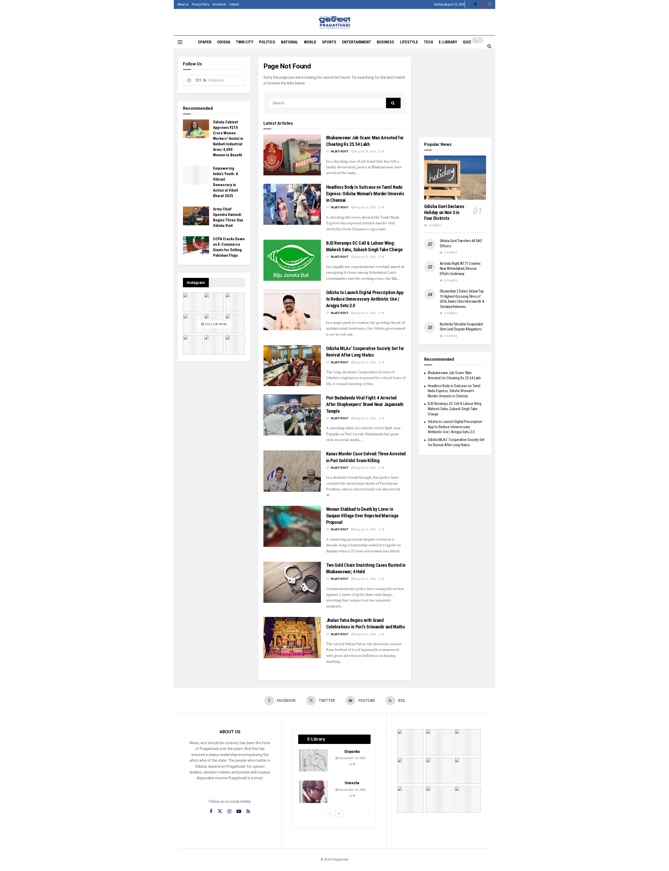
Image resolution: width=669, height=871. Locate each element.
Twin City (244, 42)
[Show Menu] (180, 42)
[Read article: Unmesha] (314, 792)
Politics (267, 42)
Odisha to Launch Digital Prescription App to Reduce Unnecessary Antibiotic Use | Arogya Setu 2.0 (364, 299)
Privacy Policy (200, 4)
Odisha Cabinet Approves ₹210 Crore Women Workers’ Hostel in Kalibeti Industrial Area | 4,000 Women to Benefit (228, 138)
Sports (329, 42)
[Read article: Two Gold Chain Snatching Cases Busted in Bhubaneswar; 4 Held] (292, 582)
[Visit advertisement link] (455, 93)
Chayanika (352, 751)
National (289, 42)
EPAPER (204, 42)
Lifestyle (409, 42)
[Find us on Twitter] (475, 4)
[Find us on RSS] (489, 4)
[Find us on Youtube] (483, 4)
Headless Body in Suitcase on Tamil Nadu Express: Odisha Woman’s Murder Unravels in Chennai (365, 193)
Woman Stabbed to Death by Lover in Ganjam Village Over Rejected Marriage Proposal (362, 515)
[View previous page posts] (330, 813)
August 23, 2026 (365, 151)
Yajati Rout (339, 151)
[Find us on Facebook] (469, 4)
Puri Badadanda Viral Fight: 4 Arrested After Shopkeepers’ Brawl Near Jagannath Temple (364, 404)
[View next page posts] (339, 813)
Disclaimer (219, 4)
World (310, 42)
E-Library (448, 42)
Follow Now (215, 324)
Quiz (467, 42)
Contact (234, 4)
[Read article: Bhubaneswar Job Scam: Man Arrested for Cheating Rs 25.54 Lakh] (292, 154)
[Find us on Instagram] (229, 812)
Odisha (223, 42)
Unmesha (352, 783)
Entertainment (356, 42)
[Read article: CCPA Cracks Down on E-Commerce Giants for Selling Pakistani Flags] (196, 245)
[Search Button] (489, 46)
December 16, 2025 (352, 758)
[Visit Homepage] (334, 22)
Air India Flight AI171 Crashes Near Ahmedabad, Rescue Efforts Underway (460, 268)
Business (385, 42)
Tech (428, 42)
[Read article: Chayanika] (314, 760)
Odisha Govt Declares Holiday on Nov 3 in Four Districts (444, 212)
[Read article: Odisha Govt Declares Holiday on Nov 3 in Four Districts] (455, 178)
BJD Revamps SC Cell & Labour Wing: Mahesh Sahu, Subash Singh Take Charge (455, 409)
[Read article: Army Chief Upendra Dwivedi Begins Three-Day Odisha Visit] (196, 216)
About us (183, 4)
